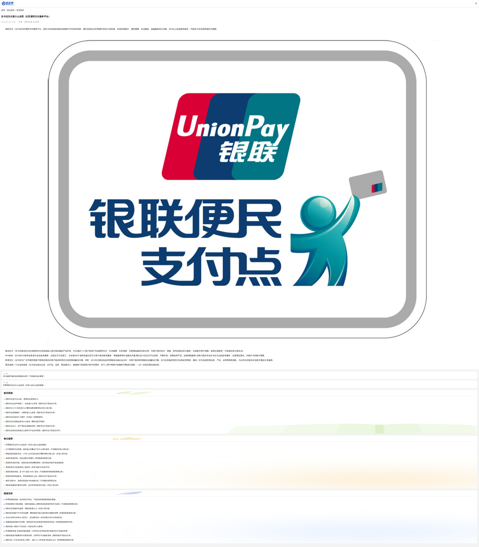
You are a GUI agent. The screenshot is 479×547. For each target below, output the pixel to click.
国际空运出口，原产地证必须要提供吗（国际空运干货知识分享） (31, 426)
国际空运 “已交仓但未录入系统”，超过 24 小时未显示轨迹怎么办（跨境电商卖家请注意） (40, 540)
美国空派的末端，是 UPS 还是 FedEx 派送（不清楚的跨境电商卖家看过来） (35, 472)
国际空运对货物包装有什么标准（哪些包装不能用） (26, 421)
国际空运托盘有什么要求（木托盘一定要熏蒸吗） (25, 417)
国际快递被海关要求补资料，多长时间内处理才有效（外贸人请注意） (33, 485)
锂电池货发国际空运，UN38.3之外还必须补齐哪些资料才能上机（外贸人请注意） (37, 454)
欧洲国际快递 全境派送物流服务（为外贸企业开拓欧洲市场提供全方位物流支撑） (37, 531)
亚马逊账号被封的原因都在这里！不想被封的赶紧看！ (24, 376)
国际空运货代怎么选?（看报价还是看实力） (23, 399)
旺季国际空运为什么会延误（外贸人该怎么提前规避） (24, 385)
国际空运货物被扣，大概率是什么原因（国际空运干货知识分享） (31, 412)
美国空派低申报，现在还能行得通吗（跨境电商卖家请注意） (29, 458)
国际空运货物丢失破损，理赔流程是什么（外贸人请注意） (28, 508)
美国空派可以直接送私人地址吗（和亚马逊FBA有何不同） (28, 467)
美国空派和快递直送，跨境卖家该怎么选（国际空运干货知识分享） (32, 476)
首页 (3, 10)
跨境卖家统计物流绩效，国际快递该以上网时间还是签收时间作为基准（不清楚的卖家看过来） (42, 504)
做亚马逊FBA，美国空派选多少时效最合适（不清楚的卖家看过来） (32, 481)
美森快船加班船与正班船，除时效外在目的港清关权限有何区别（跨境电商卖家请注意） (40, 522)
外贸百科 (20, 10)
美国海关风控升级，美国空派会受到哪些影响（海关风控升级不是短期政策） (35, 463)
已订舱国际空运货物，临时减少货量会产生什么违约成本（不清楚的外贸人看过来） (38, 449)
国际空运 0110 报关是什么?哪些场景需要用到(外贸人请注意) (29, 408)
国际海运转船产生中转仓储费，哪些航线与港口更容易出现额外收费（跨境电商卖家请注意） (41, 513)
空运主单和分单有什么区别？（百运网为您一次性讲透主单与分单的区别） (34, 517)
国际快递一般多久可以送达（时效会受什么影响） (25, 526)
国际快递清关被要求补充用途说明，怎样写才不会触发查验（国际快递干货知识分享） (39, 535)
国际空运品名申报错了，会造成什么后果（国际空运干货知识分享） (32, 404)
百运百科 (10, 10)
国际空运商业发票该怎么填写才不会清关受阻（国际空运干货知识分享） (33, 430)
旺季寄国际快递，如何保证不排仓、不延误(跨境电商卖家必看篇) (31, 499)
